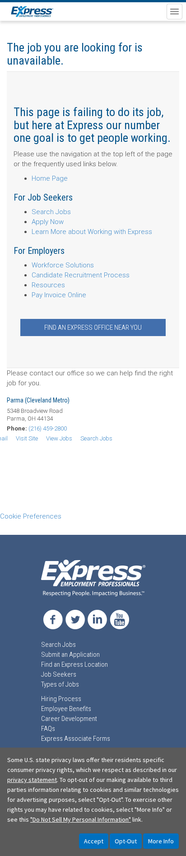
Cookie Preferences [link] (30, 516)
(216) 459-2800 (47, 428)
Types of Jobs (60, 684)
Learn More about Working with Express (92, 232)
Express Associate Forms (75, 738)
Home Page (50, 178)
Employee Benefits (66, 709)
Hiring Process (61, 699)
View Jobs (59, 438)
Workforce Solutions (63, 265)
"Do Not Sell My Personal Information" (80, 819)
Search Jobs (51, 212)
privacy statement (32, 780)
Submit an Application (70, 654)
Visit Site (27, 438)
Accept (93, 841)
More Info (161, 841)
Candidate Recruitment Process (81, 275)
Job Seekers (58, 674)
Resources (48, 285)
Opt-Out (126, 841)
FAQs (48, 729)
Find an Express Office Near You (93, 327)
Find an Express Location (74, 664)
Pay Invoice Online (59, 295)
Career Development (69, 719)
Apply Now (48, 222)
